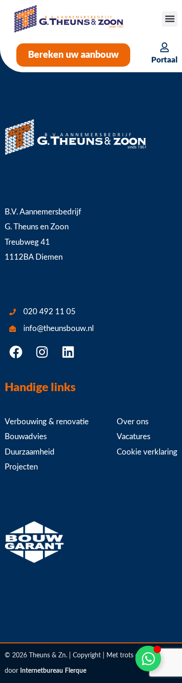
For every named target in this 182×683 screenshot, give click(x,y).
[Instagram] (42, 352)
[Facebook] (15, 352)
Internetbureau (41, 671)
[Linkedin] (68, 352)
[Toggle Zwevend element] (148, 658)
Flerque (75, 671)
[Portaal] (164, 47)
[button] (169, 19)
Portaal (164, 60)
